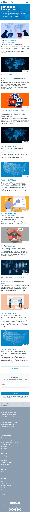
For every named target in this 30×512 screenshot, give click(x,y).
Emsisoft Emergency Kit (7, 424)
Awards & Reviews (6, 485)
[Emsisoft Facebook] (15, 509)
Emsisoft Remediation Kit (8, 417)
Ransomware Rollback (7, 446)
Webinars (3, 492)
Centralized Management (8, 440)
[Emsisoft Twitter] (18, 509)
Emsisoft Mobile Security (7, 426)
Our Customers (5, 483)
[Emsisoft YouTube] (10, 509)
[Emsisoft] (15, 503)
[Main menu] (27, 2)
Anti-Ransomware (6, 438)
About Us (3, 481)
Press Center (4, 488)
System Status (19, 507)
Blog (8, 403)
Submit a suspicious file (7, 474)
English (23, 507)
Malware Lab (4, 460)
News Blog (4, 456)
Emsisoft (5, 2)
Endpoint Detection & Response (9, 442)
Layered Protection (6, 435)
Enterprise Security (6, 458)
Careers (3, 490)
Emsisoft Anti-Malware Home (9, 422)
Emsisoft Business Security (8, 412)
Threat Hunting (5, 444)
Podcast (3, 494)
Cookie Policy (12, 507)
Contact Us (4, 472)
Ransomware (20, 277)
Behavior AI (4, 448)
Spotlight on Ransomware (9, 42)
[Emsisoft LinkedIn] (12, 509)
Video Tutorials (5, 464)
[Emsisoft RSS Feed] (20, 509)
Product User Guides (6, 462)
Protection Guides (22, 110)
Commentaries (12, 40)
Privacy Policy (17, 399)
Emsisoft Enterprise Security (8, 414)
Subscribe (15, 393)
